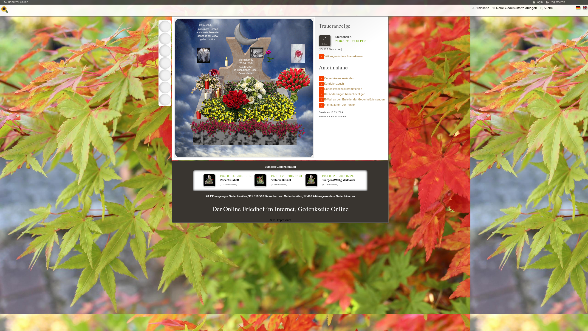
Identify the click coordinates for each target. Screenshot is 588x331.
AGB (272, 220)
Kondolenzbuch (334, 83)
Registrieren (557, 2)
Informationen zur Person (340, 104)
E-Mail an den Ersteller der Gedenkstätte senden (354, 99)
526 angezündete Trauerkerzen (344, 56)
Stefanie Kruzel (281, 180)
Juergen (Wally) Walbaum (338, 180)
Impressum (284, 220)
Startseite (482, 8)
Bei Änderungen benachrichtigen (344, 94)
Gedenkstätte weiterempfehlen (343, 89)
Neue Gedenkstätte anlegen (517, 8)
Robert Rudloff (229, 180)
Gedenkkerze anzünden (339, 78)
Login (539, 2)
